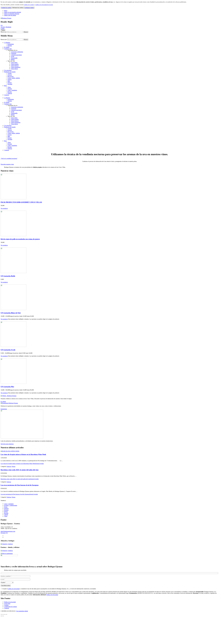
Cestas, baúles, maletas (14, 78)
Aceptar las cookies (6, 7)
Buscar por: (4, 32)
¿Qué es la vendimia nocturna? (9, 158)
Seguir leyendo (22, 463)
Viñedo (6, 514)
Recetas (10, 92)
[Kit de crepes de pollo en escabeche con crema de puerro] (13, 236)
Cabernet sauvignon (16, 55)
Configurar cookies (29, 7)
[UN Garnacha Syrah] (13, 346)
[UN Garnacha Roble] (13, 272)
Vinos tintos (14, 62)
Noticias (10, 93)
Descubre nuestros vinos (7, 164)
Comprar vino (8, 48)
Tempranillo (14, 58)
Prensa (13, 466)
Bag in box (11, 76)
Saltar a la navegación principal (12, 12)
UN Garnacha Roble (8, 276)
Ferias (5, 507)
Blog (5, 85)
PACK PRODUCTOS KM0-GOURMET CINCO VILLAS (21, 202)
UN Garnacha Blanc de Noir (11, 313)
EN (2, 25)
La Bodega (7, 42)
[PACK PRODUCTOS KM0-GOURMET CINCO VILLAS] (13, 199)
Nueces (10, 82)
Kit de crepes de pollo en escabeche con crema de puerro (20, 239)
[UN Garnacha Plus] (13, 383)
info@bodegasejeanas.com (8, 531)
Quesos (10, 79)
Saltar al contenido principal (11, 13)
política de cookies (29, 4)
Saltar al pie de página (10, 15)
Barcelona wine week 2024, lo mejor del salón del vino (19, 470)
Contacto (6, 95)
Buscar (26, 32)
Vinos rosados (15, 64)
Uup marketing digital (22, 611)
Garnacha (13, 53)
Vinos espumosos (15, 67)
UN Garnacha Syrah (8, 350)
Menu (5, 10)
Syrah (12, 56)
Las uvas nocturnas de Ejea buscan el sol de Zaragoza (19, 485)
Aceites (10, 73)
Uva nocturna (7, 70)
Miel (9, 81)
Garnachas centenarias (17, 51)
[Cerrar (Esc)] (6, 614)
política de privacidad (14, 588)
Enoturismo (11, 44)
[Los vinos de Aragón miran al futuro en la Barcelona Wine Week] (10, 451)
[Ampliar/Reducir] (1, 614)
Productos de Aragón (9, 72)
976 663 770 (4, 533)
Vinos (9, 87)
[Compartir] (4, 614)
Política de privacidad (52, 594)
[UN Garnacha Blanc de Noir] (13, 309)
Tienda (3, 30)
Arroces (10, 75)
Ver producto (4, 208)
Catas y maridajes (12, 90)
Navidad (10, 84)
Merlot (13, 59)
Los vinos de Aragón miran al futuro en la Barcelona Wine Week (23, 454)
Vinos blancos (15, 65)
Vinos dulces (14, 68)
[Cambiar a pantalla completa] (3, 614)
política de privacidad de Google (44, 4)
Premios (10, 45)
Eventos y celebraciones (10, 505)
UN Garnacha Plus (7, 387)
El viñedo (6, 47)
